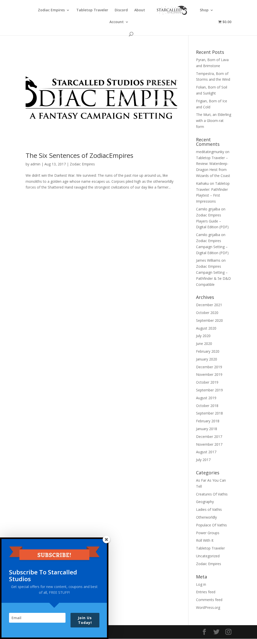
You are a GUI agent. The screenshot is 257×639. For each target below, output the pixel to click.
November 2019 (209, 374)
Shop (204, 10)
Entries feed (205, 591)
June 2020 (204, 343)
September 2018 (209, 413)
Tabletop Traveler (92, 10)
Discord (121, 10)
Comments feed (209, 599)
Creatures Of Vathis (212, 494)
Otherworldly (206, 517)
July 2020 (203, 335)
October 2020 (207, 312)
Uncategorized (208, 556)
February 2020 (207, 351)
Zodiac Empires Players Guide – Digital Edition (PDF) (212, 221)
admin (35, 164)
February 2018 (207, 421)
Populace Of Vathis (211, 525)
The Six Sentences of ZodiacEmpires (79, 155)
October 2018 (207, 405)
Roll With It (205, 540)
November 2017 (209, 444)
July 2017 (203, 459)
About (139, 10)
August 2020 (206, 328)
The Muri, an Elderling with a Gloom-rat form (213, 120)
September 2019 (209, 390)
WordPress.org (208, 607)
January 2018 (206, 428)
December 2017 (209, 436)
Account (116, 22)
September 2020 (209, 320)
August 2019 (206, 397)
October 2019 (207, 382)
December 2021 (209, 304)
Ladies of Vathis (209, 509)
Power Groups (207, 532)
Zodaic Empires (82, 164)
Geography (205, 501)
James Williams (208, 260)
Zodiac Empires (51, 10)
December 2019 (209, 366)
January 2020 (206, 359)
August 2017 (206, 451)
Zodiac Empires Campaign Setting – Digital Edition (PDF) (212, 246)
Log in (201, 584)
